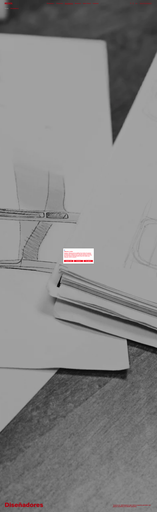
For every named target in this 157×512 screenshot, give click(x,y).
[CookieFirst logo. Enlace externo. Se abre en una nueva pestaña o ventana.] (64, 250)
